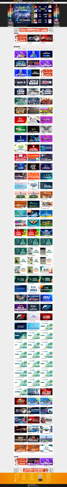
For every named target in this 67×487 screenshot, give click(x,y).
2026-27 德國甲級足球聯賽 (19, 67)
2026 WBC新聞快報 (31, 283)
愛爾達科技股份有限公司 (22, 482)
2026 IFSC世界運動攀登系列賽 (33, 189)
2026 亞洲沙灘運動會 (44, 217)
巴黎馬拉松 (17, 227)
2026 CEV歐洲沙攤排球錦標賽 (45, 161)
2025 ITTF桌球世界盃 (44, 452)
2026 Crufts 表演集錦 (31, 264)
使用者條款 (24, 477)
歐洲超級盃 (29, 142)
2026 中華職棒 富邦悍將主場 (32, 105)
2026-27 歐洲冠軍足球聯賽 (45, 58)
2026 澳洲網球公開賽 (31, 405)
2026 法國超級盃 (17, 142)
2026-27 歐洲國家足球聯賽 (32, 311)
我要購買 (26, 2)
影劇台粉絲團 (48, 477)
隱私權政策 (24, 478)
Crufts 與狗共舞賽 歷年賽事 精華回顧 (34, 274)
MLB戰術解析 (30, 42)
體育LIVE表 (22, 2)
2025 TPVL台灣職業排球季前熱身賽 (46, 424)
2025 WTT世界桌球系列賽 (19, 433)
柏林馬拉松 (29, 433)
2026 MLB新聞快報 (31, 86)
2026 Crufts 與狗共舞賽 (18, 264)
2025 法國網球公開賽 (18, 452)
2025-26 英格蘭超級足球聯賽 (19, 311)
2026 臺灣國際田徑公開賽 (45, 208)
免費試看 (24, 475)
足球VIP (40, 2)
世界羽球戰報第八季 (18, 405)
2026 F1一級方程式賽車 (31, 114)
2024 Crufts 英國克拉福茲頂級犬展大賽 (21, 255)
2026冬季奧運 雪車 (18, 349)
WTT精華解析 (17, 424)
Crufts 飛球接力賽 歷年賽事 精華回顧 (46, 264)
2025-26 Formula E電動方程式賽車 (20, 330)
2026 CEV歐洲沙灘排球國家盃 (32, 217)
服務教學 (32, 478)
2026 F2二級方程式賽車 (44, 311)
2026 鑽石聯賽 (17, 180)
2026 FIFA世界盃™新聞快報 (32, 236)
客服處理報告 (32, 479)
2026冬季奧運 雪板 (18, 386)
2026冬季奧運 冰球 (44, 349)
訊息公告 (32, 476)
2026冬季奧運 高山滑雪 (31, 349)
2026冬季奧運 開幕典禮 (44, 330)
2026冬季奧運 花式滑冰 (31, 339)
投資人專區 (17, 477)
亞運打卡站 (31, 2)
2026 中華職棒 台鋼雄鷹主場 (19, 105)
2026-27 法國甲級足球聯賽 (32, 77)
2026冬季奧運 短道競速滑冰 (19, 377)
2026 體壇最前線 (43, 152)
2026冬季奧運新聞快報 (44, 386)
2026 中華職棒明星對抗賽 (19, 152)
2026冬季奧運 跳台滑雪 (44, 377)
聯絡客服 (32, 477)
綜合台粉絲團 (48, 478)
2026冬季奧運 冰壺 (44, 358)
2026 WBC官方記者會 (18, 283)
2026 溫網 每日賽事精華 (32, 199)
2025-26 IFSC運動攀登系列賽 (45, 433)
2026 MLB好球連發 (44, 86)
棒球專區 (35, 2)
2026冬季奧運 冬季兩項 (18, 358)
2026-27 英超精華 (18, 58)
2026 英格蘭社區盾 (18, 133)
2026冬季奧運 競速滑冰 (31, 386)
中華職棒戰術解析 (31, 414)
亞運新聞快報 (17, 42)
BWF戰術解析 (43, 42)
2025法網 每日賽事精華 (31, 452)
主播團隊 (17, 479)
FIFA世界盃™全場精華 (18, 236)
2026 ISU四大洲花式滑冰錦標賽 (46, 302)
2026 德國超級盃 (43, 133)
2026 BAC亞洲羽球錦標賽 (32, 161)
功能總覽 (24, 479)
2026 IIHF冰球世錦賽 (44, 189)
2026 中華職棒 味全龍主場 (45, 105)
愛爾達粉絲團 (48, 475)
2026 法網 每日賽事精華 (19, 208)
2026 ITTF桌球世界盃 (44, 180)
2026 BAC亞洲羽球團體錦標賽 (32, 302)
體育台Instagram (48, 479)
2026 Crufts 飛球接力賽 (44, 255)
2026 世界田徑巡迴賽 (31, 180)
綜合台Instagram (48, 481)
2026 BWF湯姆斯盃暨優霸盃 (19, 161)
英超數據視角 (43, 414)
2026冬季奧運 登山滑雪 (44, 339)
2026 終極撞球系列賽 (31, 227)
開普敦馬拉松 (30, 208)
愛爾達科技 (17, 475)
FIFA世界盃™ (44, 2)
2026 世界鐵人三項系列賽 (19, 217)
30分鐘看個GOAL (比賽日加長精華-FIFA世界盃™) (48, 227)
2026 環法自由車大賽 (44, 114)
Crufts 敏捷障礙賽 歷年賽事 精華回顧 (21, 274)
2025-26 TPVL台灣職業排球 (19, 302)
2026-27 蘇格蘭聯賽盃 (31, 133)
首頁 (15, 2)
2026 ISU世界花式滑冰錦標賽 (19, 189)
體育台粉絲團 (48, 476)
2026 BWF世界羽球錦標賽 (32, 67)
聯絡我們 (47, 482)
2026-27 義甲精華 (31, 58)
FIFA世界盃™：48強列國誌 (45, 236)
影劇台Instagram (48, 480)
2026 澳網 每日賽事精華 (44, 405)
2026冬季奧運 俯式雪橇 (31, 377)
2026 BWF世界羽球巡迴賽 (32, 152)
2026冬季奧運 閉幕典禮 (18, 339)
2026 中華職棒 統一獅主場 (19, 114)
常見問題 (32, 475)
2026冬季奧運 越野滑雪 (31, 358)
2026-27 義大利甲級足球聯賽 (19, 77)
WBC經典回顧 (43, 283)
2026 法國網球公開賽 (44, 199)
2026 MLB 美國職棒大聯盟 (19, 86)
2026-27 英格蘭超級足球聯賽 (45, 67)
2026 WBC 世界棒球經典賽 (45, 274)
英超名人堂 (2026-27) (44, 142)
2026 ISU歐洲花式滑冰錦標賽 (32, 330)
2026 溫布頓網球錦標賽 (18, 199)
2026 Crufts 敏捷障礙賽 (31, 255)
